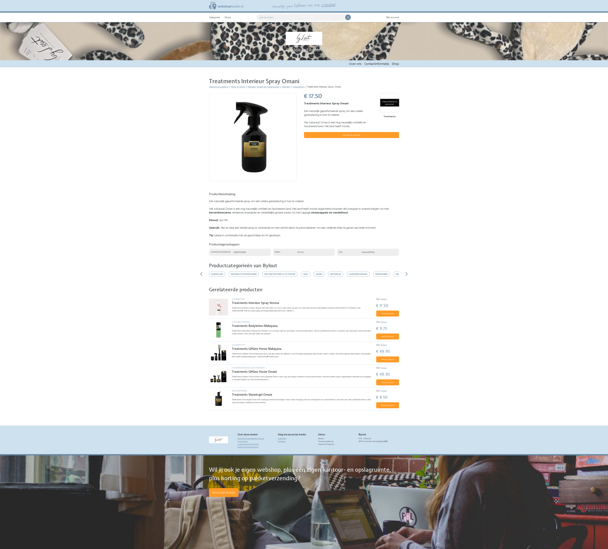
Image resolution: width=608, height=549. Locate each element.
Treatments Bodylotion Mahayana (254, 326)
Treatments (389, 116)
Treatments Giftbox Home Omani (254, 372)
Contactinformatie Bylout (248, 444)
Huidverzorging (241, 322)
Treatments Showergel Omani (252, 395)
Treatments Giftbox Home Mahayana (256, 349)
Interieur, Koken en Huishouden (263, 87)
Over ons (355, 63)
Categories (214, 17)
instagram (282, 438)
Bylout (384, 299)
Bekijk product (387, 313)
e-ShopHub (328, 5)
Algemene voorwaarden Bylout (251, 438)
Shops (228, 17)
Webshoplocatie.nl (218, 87)
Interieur (286, 87)
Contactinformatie (376, 63)
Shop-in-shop (238, 87)
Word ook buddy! (223, 492)
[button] (252, 180)
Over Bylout (243, 441)
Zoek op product (266, 17)
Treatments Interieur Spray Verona (255, 303)
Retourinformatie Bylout (248, 447)
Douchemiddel (239, 391)
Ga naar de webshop (351, 135)
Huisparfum (298, 87)
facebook (282, 441)
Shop (395, 63)
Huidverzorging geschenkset (248, 368)
